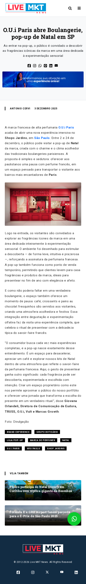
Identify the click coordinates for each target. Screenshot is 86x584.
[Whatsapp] (40, 65)
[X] (35, 65)
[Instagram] (33, 572)
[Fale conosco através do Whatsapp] (74, 519)
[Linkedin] (76, 572)
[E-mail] (56, 65)
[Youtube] (62, 572)
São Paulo (42, 138)
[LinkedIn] (51, 65)
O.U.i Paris (66, 127)
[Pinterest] (45, 65)
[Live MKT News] (24, 8)
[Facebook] (29, 65)
